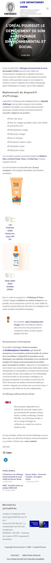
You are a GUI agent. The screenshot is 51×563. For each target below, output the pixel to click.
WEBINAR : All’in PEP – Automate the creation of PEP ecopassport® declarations (16, 536)
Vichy (23, 159)
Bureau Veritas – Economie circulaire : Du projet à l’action (36, 476)
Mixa (4, 159)
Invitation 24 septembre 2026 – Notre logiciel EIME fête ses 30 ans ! (14, 517)
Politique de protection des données (25, 559)
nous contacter (31, 441)
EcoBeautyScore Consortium (17, 350)
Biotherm (42, 156)
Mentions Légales (31, 555)
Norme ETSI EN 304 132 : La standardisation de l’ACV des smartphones (14, 526)
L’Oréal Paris (33, 159)
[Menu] (47, 8)
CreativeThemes (39, 547)
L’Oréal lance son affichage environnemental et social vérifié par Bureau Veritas (13, 476)
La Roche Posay (13, 159)
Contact (15, 555)
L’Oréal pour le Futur (35, 297)
